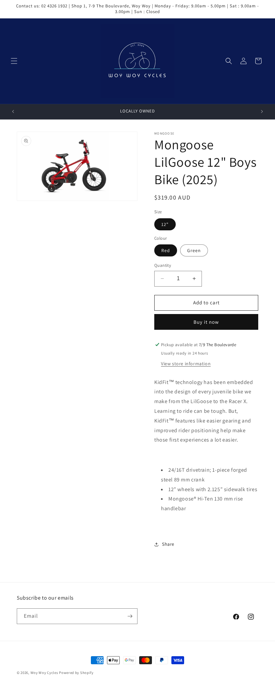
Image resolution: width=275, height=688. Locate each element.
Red (165, 250)
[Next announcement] (262, 111)
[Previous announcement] (13, 111)
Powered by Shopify (76, 672)
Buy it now (206, 322)
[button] (14, 61)
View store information (186, 364)
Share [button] (168, 544)
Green (194, 250)
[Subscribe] (129, 616)
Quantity (162, 265)
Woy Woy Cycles (44, 672)
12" (165, 224)
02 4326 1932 (54, 6)
